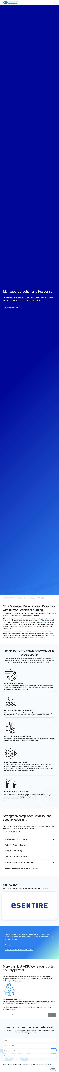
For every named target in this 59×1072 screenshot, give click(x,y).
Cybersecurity (21, 598)
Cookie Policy (50, 1064)
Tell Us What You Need (11, 307)
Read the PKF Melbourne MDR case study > (19, 949)
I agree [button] (53, 1069)
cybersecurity (45, 622)
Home (6, 598)
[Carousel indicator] (5, 1015)
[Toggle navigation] (54, 2)
